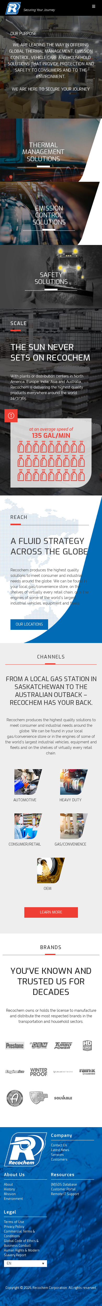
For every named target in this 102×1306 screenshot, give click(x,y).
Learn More (51, 912)
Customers (59, 1159)
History (9, 1189)
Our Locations (29, 624)
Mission (10, 1194)
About (8, 1184)
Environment (13, 1199)
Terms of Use (14, 1222)
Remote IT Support (65, 1194)
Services (57, 1155)
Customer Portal (63, 1189)
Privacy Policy (14, 1227)
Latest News (60, 1150)
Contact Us (59, 1145)
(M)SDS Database (64, 1184)
